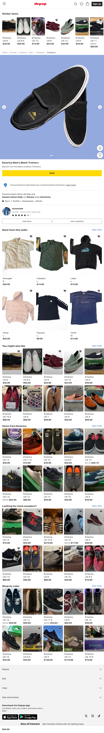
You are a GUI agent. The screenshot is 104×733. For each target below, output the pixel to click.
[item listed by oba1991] (94, 558)
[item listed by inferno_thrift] (73, 522)
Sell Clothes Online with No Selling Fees (63, 724)
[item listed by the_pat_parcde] (53, 441)
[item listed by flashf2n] (12, 441)
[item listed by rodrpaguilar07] (12, 639)
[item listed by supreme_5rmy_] (32, 639)
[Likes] (81, 4)
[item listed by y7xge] (53, 558)
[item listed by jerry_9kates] (94, 398)
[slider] (52, 107)
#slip (20, 197)
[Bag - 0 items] (87, 4)
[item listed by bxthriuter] (94, 522)
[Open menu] (4, 4)
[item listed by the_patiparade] (94, 602)
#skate (6, 197)
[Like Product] (13, 20)
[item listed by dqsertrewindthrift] (94, 639)
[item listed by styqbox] (53, 602)
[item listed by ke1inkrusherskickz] (53, 522)
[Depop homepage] (40, 4)
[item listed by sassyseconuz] (32, 522)
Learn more (71, 185)
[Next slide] (100, 107)
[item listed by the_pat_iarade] (73, 478)
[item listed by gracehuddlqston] (32, 361)
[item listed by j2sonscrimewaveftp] (12, 398)
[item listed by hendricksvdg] (53, 478)
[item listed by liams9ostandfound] (94, 361)
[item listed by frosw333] (53, 639)
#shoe (13, 197)
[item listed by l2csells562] (73, 602)
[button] (57, 215)
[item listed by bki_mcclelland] (94, 478)
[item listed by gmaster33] (32, 441)
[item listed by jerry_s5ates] (32, 398)
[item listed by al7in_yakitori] (73, 441)
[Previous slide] (4, 107)
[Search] (76, 4)
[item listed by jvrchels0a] (53, 361)
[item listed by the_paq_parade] (32, 558)
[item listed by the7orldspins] (12, 558)
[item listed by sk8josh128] (32, 478)
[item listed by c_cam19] (12, 602)
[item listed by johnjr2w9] (73, 639)
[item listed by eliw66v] (53, 398)
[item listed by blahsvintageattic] (12, 478)
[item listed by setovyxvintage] (73, 398)
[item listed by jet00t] (12, 522)
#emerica (45, 197)
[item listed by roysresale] (18, 254)
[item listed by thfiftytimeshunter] (94, 441)
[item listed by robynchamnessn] (12, 361)
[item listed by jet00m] (32, 602)
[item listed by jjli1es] (73, 361)
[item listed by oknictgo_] (73, 558)
